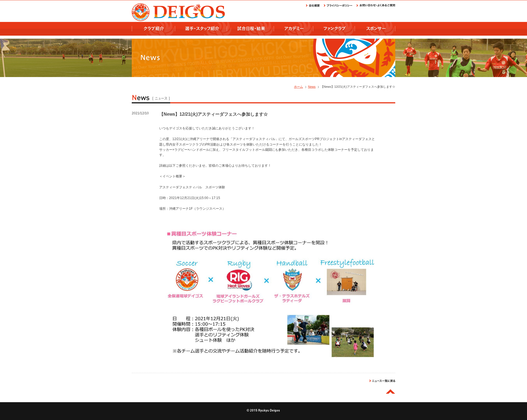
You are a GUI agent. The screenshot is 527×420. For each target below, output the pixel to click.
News (312, 86)
